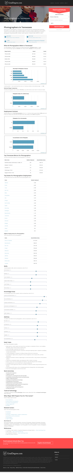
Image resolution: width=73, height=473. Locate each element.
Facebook (56, 454)
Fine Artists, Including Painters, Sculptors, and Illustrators (16, 414)
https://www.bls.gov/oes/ (40, 430)
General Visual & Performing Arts (12, 401)
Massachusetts (7, 213)
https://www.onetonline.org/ (18, 431)
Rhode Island (7, 260)
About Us (5, 467)
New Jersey (7, 208)
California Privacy (19, 467)
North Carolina (7, 203)
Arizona (6, 218)
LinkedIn (56, 457)
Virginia (6, 205)
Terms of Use (42, 467)
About (66, 3)
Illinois (6, 192)
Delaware (6, 258)
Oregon (6, 248)
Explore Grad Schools (44, 443)
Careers (62, 3)
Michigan (6, 223)
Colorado (6, 225)
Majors (52, 3)
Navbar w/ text (13, 3)
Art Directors (8, 411)
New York (6, 190)
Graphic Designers (9, 418)
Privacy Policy (12, 467)
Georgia (6, 200)
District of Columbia (8, 240)
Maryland (6, 230)
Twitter (56, 459)
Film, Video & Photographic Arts (12, 402)
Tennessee (7, 215)
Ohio (5, 197)
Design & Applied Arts (10, 404)
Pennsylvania (7, 195)
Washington (7, 210)
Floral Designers (9, 417)
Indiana (6, 228)
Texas (6, 187)
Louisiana (6, 263)
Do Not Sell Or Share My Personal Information (31, 467)
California (6, 182)
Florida (6, 185)
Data (8, 467)
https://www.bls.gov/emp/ (23, 432)
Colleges (57, 3)
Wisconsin (6, 220)
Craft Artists (8, 413)
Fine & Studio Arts (9, 399)
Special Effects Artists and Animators (13, 415)
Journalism (8, 405)
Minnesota (6, 250)
